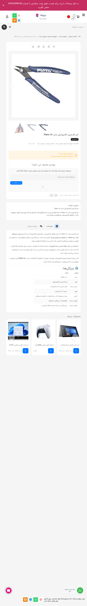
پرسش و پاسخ (32, 226)
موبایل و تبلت (63, 36)
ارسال (49, 47)
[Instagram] (19, 15)
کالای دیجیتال (72, 36)
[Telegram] (19, 20)
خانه (79, 36)
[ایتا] (14, 20)
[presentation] (12, 85)
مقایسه (38, 47)
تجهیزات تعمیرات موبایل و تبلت (48, 36)
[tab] (53, 226)
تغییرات (33, 47)
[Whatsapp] (14, 15)
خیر (52, 195)
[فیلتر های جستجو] (10, 27)
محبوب (54, 47)
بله (56, 195)
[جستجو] (4, 27)
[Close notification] (3, 5)
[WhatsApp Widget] (80, 590)
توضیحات (49, 226)
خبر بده (44, 47)
